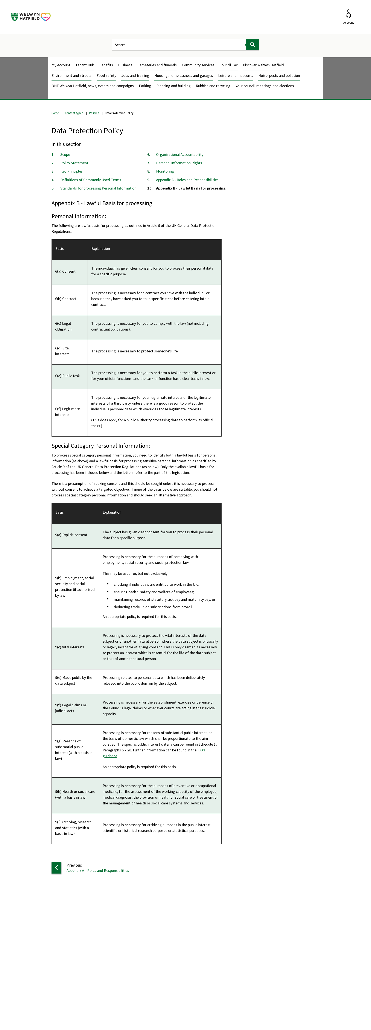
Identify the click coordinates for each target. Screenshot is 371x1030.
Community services (198, 64)
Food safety (106, 75)
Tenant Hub (84, 64)
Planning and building (173, 85)
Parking (145, 85)
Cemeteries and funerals (157, 64)
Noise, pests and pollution (279, 75)
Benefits (106, 64)
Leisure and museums (235, 75)
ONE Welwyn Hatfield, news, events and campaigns (93, 85)
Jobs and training (135, 75)
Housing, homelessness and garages (183, 75)
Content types (74, 113)
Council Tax (228, 64)
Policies (94, 113)
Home (55, 113)
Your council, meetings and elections (265, 85)
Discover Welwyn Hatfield (263, 64)
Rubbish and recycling (213, 85)
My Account (61, 64)
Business (125, 64)
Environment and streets (71, 75)
